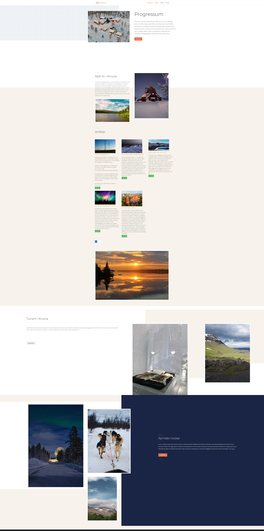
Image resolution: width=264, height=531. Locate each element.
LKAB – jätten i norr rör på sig (157, 152)
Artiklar (162, 2)
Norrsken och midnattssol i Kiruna (105, 206)
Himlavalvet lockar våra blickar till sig (133, 154)
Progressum (150, 2)
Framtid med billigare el (102, 154)
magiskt (136, 157)
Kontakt (167, 2)
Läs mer (97, 188)
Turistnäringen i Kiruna (128, 207)
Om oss (156, 2)
